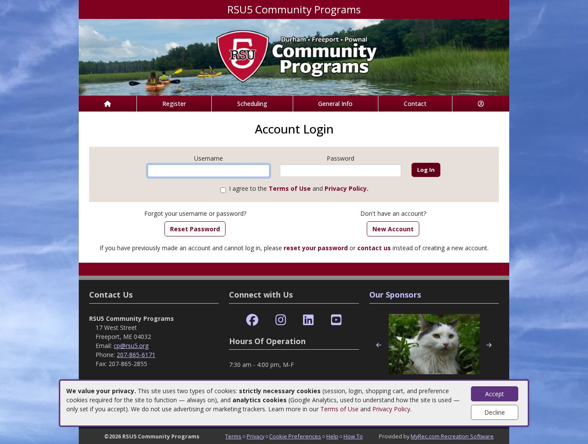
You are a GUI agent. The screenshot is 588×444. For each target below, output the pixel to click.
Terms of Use (339, 409)
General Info (335, 103)
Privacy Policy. (346, 188)
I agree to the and (298, 188)
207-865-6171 (136, 355)
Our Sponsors (395, 294)
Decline (494, 412)
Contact (415, 103)
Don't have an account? (393, 213)
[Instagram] (280, 320)
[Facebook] (252, 320)
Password (340, 158)
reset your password (316, 248)
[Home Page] (107, 104)
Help (332, 436)
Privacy (255, 436)
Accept (494, 394)
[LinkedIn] (308, 320)
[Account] (480, 104)
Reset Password (195, 229)
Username (208, 158)
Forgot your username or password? (195, 213)
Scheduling (252, 103)
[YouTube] (336, 320)
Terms (233, 436)
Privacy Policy (391, 409)
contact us (374, 248)
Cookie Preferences (295, 436)
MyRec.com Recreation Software (452, 436)
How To (353, 436)
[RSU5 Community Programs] (294, 57)
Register (174, 103)
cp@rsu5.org (131, 346)
